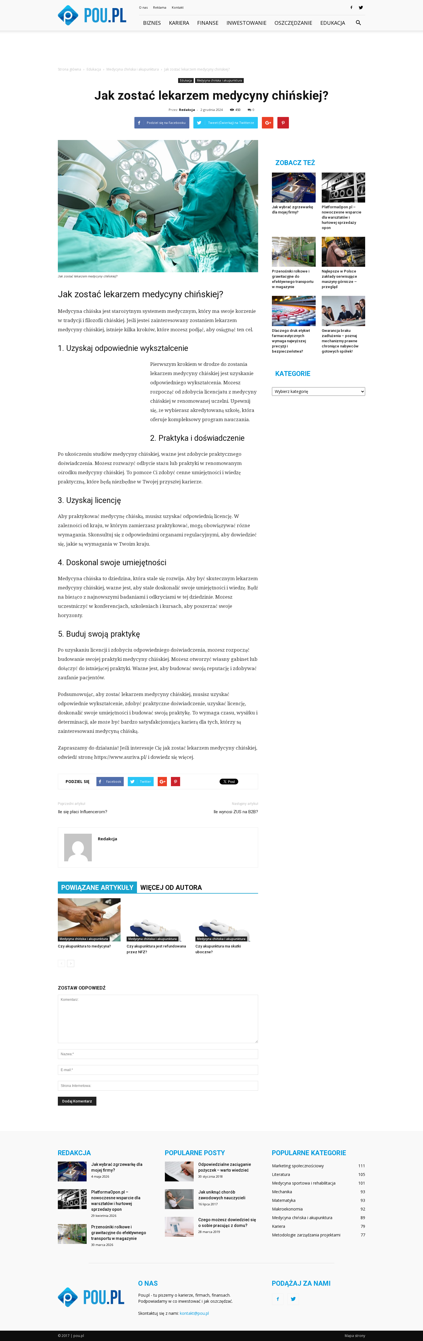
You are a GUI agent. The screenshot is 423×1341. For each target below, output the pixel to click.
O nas (143, 7)
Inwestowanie (246, 22)
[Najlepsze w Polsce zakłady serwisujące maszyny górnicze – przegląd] (343, 252)
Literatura (281, 1174)
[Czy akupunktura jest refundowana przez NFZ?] (158, 919)
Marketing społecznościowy (298, 1165)
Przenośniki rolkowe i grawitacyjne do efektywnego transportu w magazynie (118, 1233)
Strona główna (69, 69)
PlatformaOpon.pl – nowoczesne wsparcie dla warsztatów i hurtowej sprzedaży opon (341, 217)
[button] (358, 23)
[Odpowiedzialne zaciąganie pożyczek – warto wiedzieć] (179, 1171)
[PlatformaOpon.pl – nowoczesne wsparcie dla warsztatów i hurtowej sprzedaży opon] (343, 188)
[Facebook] (351, 7)
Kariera (179, 22)
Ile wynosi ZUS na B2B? (236, 811)
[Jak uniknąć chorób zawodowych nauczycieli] (179, 1199)
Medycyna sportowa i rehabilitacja (304, 1183)
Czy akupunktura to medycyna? (84, 946)
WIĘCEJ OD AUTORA (171, 888)
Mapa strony (355, 1335)
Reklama (159, 7)
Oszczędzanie (293, 22)
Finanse (207, 22)
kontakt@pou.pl (194, 1313)
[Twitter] (361, 7)
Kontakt (178, 7)
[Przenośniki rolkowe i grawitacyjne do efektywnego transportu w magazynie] (294, 252)
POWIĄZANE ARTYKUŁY (97, 888)
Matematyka (284, 1200)
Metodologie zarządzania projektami (306, 1235)
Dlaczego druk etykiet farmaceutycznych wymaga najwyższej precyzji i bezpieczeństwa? (291, 340)
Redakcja (187, 109)
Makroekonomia (287, 1209)
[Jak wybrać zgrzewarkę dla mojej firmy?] (294, 188)
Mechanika (282, 1191)
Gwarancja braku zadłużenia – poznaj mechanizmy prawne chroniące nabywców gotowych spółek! (340, 340)
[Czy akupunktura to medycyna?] (89, 919)
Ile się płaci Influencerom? (82, 811)
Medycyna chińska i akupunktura (219, 80)
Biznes (152, 22)
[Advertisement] (211, 50)
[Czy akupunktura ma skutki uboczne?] (226, 919)
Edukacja (332, 22)
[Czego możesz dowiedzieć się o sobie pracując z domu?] (179, 1227)
